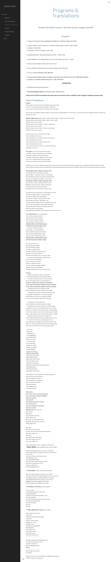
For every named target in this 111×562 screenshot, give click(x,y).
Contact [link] (7, 28)
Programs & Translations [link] (11, 24)
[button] (109, 2)
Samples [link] (7, 35)
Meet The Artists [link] (9, 31)
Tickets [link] (5, 38)
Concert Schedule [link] (10, 21)
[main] (65, 13)
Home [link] (5, 14)
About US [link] (7, 18)
